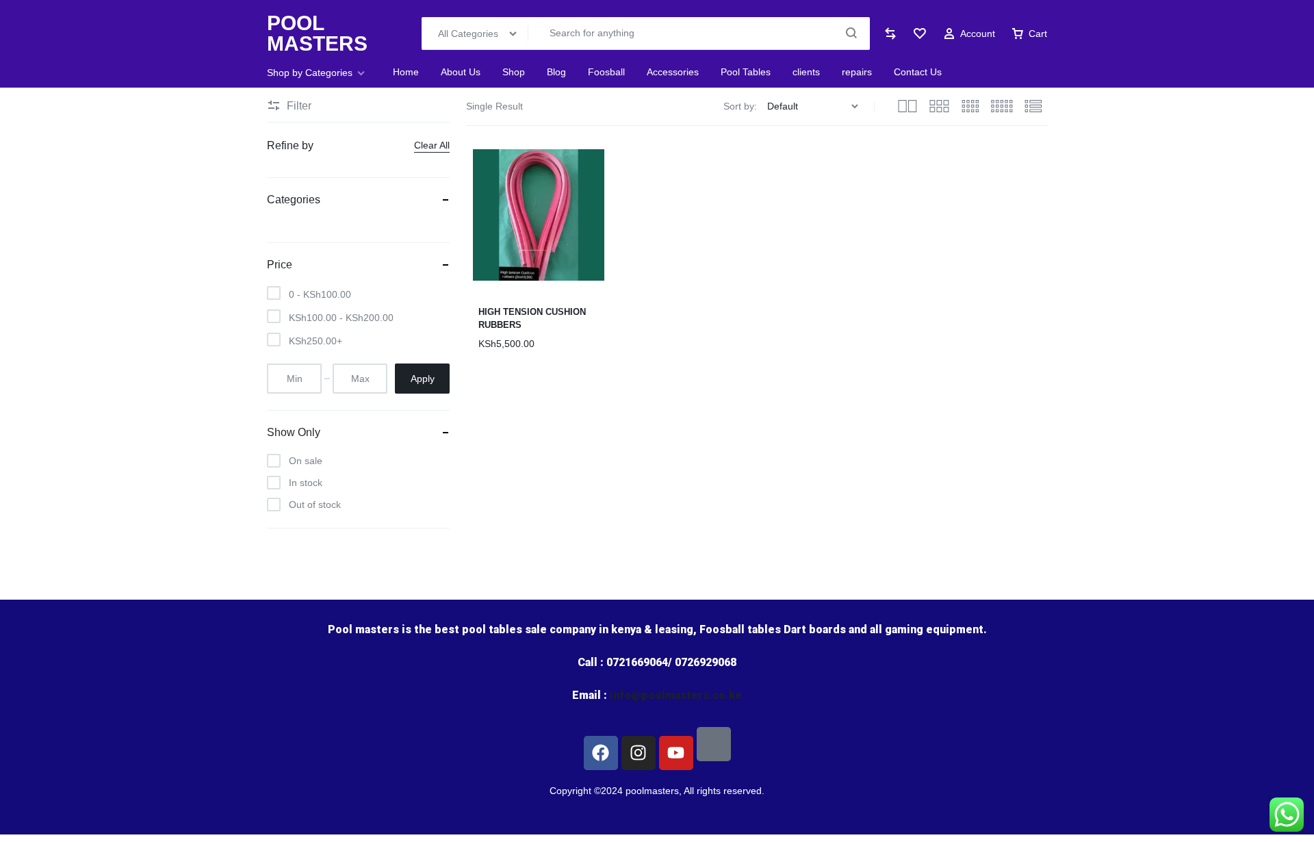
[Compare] (890, 33)
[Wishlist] (920, 33)
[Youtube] (676, 753)
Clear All (432, 145)
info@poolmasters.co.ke (676, 695)
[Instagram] (638, 753)
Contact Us (918, 71)
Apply (423, 378)
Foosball (606, 71)
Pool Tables (746, 71)
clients (806, 71)
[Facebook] (601, 753)
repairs (857, 71)
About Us (460, 71)
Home (406, 71)
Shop (513, 71)
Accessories (673, 71)
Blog (556, 71)
